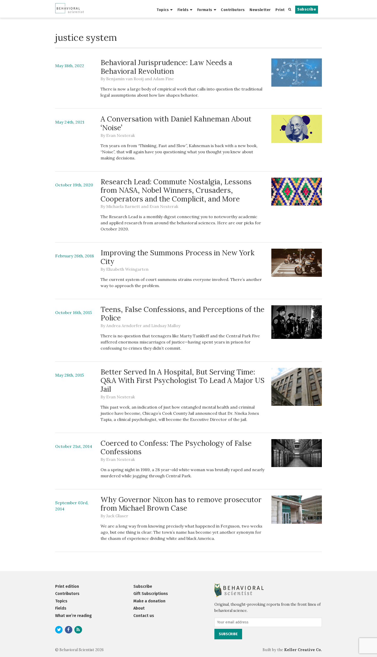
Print (279, 9)
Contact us (143, 615)
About (139, 608)
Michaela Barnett (123, 206)
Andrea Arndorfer (124, 325)
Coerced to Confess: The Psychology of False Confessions (176, 448)
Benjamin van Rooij (125, 78)
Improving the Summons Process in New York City (177, 257)
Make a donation (149, 601)
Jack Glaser (117, 515)
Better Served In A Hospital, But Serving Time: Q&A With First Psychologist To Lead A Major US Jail (182, 380)
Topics (163, 9)
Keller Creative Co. (303, 650)
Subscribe (306, 9)
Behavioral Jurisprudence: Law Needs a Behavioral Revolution (166, 67)
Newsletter (260, 9)
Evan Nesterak (120, 135)
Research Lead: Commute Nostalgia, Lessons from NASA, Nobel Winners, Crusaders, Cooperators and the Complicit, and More (176, 190)
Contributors (233, 9)
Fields (183, 9)
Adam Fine (163, 78)
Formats (204, 9)
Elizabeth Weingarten (127, 269)
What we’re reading (73, 615)
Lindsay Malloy (165, 325)
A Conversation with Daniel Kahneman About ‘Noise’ (176, 123)
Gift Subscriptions (150, 593)
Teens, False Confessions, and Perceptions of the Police (182, 314)
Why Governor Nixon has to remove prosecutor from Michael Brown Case (181, 504)
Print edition (67, 586)
